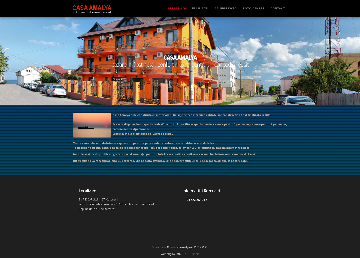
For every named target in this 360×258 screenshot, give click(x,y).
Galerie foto (225, 8)
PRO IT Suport (190, 254)
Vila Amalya (159, 247)
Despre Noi (177, 8)
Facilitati (200, 8)
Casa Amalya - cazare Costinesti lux (98, 8)
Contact (278, 8)
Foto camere (254, 8)
